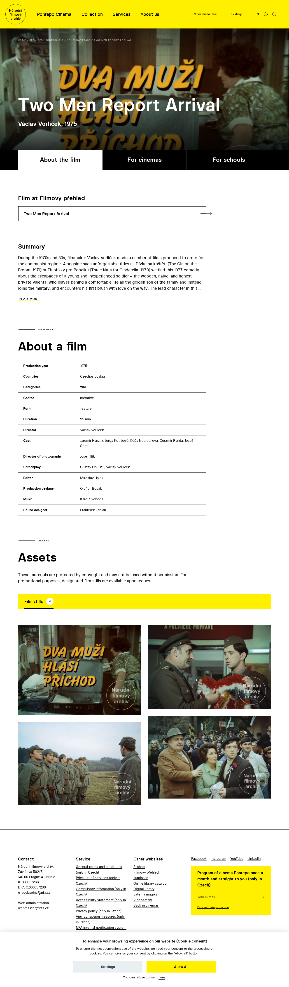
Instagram (218, 858)
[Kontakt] (265, 14)
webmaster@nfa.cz (33, 908)
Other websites (205, 14)
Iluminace (140, 877)
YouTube (236, 858)
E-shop (237, 14)
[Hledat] (274, 14)
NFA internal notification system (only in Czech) (101, 930)
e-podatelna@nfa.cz (34, 892)
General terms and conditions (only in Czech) (99, 869)
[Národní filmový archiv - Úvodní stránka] (15, 14)
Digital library (143, 888)
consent (177, 948)
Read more (29, 299)
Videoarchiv (142, 900)
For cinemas (144, 159)
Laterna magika (145, 894)
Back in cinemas (146, 905)
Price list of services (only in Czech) (98, 880)
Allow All (181, 966)
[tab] (39, 601)
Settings (108, 966)
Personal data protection (213, 907)
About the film (60, 159)
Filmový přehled (146, 872)
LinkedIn (254, 858)
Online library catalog (150, 883)
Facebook (199, 858)
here (161, 977)
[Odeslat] (259, 897)
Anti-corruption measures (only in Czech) (100, 919)
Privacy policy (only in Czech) (98, 911)
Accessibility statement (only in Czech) (101, 903)
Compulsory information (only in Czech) (101, 891)
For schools (228, 159)
